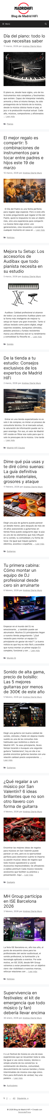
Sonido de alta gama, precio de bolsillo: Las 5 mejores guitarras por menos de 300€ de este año (24, 681)
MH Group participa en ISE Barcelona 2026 (23, 901)
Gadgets (11, 882)
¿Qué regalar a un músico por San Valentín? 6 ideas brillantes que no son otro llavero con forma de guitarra (24, 794)
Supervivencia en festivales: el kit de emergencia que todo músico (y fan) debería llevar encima (24, 1002)
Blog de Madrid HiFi (24, 16)
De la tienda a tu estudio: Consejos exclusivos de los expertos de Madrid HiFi (23, 367)
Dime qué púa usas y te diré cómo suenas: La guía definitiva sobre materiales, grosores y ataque (24, 471)
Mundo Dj (11, 658)
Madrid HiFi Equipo (16, 448)
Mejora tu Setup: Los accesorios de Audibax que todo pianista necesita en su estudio (24, 261)
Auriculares (12, 1085)
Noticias (11, 237)
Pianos (10, 124)
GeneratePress (24, 1112)
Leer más (10, 116)
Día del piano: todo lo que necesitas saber (24, 38)
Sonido (10, 344)
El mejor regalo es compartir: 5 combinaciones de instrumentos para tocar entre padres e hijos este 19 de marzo (23, 152)
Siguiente (23, 1098)
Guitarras (11, 551)
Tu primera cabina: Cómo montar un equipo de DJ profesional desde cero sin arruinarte (22, 575)
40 (14, 1098)
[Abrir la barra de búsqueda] (45, 23)
